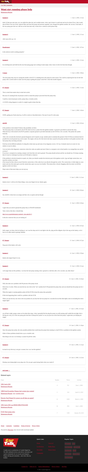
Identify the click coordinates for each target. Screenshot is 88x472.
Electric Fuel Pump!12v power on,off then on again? (17, 398)
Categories (9, 426)
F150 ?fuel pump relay (8, 412)
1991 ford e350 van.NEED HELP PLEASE (14, 405)
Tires (73, 443)
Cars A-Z (67, 1)
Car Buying (68, 450)
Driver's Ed (77, 447)
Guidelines (16, 426)
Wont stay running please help (16, 9)
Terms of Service (25, 426)
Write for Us (33, 466)
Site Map (64, 466)
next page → (6, 370)
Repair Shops (47, 1)
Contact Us (24, 466)
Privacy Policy (36, 426)
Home (2, 426)
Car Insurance (69, 457)
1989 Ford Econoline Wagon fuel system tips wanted (17, 391)
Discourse (10, 430)
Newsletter (40, 450)
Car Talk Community (6, 5)
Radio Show (51, 446)
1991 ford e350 (5, 384)
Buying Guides (17, 1)
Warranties (68, 443)
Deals (27, 1)
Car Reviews (36, 1)
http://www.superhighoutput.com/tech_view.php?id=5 (17, 214)
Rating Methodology (44, 466)
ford (14, 393)
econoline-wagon (20, 393)
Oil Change (68, 454)
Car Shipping (68, 447)
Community (57, 1)
